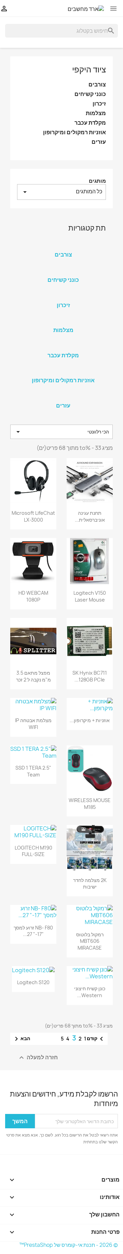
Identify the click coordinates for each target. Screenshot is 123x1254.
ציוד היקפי (89, 69)
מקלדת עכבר (90, 122)
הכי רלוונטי (61, 432)
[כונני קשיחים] (63, 270)
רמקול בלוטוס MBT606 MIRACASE (90, 941)
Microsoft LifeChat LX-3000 (33, 516)
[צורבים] (63, 245)
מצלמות (96, 113)
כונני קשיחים (90, 94)
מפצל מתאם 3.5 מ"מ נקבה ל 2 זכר (33, 676)
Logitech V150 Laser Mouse (89, 596)
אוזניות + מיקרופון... (90, 720)
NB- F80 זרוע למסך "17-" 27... (33, 931)
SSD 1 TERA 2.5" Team (33, 771)
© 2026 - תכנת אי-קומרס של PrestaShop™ (68, 1245)
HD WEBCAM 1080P (33, 596)
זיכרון (99, 103)
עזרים (99, 142)
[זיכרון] (63, 296)
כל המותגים (61, 192)
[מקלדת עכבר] (63, 346)
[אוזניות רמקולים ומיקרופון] (63, 371)
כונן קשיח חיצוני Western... (89, 991)
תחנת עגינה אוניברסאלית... (90, 516)
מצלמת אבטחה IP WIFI (33, 723)
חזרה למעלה (37, 1057)
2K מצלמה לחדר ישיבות (90, 883)
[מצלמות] (63, 321)
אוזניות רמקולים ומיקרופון (74, 132)
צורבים (97, 84)
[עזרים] (63, 396)
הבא (21, 1039)
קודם (96, 1039)
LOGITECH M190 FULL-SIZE (33, 851)
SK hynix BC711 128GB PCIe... (89, 676)
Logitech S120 (33, 982)
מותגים (97, 180)
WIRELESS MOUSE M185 (90, 803)
